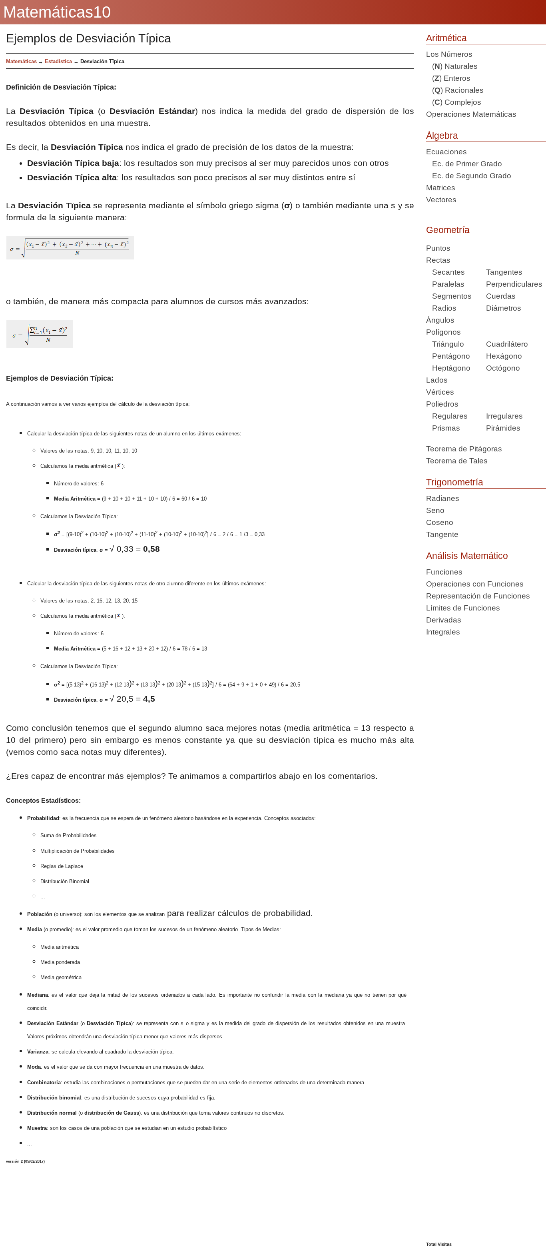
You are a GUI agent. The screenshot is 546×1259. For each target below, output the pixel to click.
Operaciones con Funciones (475, 584)
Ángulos (440, 320)
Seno (435, 510)
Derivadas (443, 620)
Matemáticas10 (57, 12)
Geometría (448, 230)
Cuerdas (501, 296)
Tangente (442, 534)
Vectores (441, 200)
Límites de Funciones (463, 608)
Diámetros (503, 308)
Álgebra (442, 135)
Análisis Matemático (467, 556)
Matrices (440, 188)
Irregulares (504, 416)
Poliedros (442, 404)
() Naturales (452, 66)
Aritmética (446, 38)
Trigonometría (454, 482)
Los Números (449, 54)
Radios (441, 308)
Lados (437, 380)
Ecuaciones (446, 152)
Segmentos (449, 296)
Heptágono (448, 368)
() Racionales (455, 90)
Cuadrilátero (507, 344)
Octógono (503, 368)
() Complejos (453, 102)
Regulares (447, 416)
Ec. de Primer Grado (464, 164)
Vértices (440, 392)
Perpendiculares (514, 284)
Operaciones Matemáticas (471, 114)
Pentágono (448, 356)
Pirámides (503, 428)
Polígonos (443, 332)
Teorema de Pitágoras (464, 449)
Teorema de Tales (457, 461)
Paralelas (445, 284)
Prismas (443, 428)
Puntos (438, 248)
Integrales (443, 632)
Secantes (445, 272)
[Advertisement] (486, 942)
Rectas (438, 260)
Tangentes (504, 272)
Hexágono (504, 356)
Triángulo (445, 344)
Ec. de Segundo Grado (468, 176)
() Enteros (448, 78)
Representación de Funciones (478, 596)
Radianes (442, 498)
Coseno (439, 522)
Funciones (444, 572)
